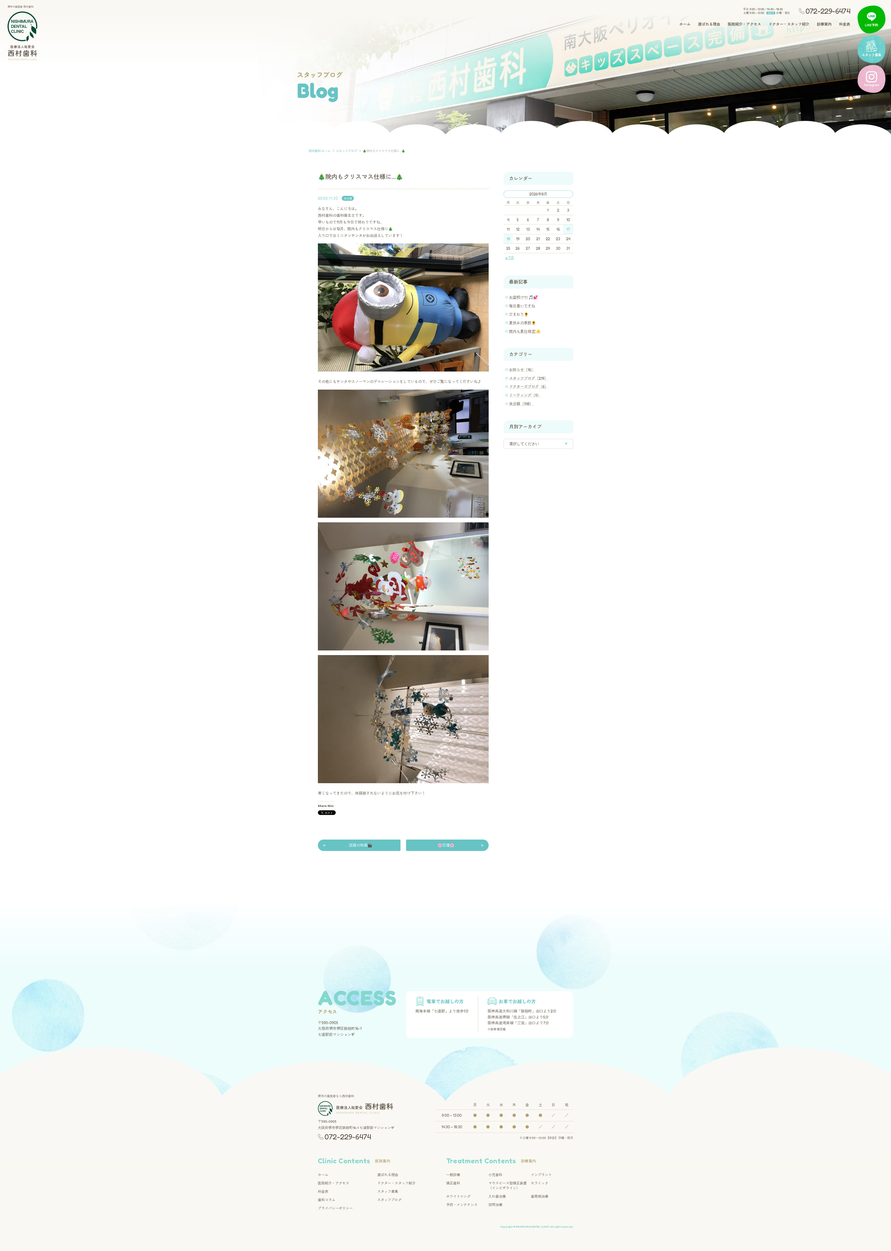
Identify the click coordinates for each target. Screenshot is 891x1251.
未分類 (348, 198)
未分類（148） (521, 403)
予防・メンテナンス (462, 1205)
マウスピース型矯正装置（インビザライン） (507, 1185)
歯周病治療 (539, 1196)
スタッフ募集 (387, 1191)
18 (508, 238)
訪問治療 (495, 1205)
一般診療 (453, 1175)
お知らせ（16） (522, 369)
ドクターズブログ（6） (528, 386)
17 (568, 229)
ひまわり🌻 (519, 314)
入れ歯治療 (497, 1196)
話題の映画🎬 (360, 845)
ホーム (685, 24)
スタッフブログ (389, 1200)
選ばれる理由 (709, 24)
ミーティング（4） (525, 395)
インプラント (541, 1175)
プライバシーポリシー (335, 1208)
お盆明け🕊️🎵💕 (523, 297)
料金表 (844, 24)
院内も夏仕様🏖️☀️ (525, 331)
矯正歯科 (453, 1183)
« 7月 (509, 257)
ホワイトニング (458, 1196)
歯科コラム (326, 1200)
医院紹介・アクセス (744, 24)
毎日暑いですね (522, 306)
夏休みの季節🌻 (522, 322)
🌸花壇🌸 (446, 845)
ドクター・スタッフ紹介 (788, 24)
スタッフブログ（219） (528, 378)
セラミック (539, 1183)
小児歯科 (495, 1175)
